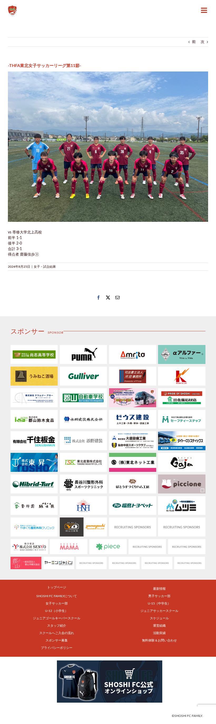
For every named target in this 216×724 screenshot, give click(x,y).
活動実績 (159, 633)
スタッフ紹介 (56, 625)
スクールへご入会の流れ (56, 633)
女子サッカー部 (57, 603)
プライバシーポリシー (56, 647)
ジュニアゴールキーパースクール (56, 618)
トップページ (56, 587)
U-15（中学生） (159, 603)
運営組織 (159, 625)
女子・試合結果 (45, 266)
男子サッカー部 (159, 596)
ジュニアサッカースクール (159, 610)
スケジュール (159, 618)
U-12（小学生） (56, 610)
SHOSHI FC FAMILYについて (56, 596)
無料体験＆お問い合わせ (159, 640)
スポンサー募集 (57, 640)
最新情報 (159, 588)
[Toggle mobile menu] (204, 10)
